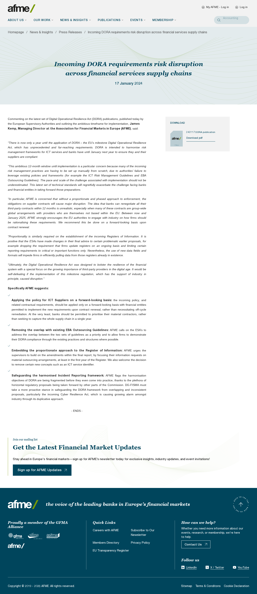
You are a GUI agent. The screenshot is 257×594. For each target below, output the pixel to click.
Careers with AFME (106, 530)
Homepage (16, 32)
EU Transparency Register (111, 550)
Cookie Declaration (236, 586)
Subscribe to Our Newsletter (142, 532)
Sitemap (186, 586)
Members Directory (106, 542)
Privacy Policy (140, 542)
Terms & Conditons (208, 586)
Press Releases (70, 32)
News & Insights (41, 32)
